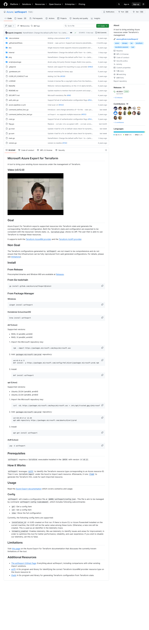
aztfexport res (53, 114)
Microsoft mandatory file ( (57, 95)
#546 (90, 100)
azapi (78, 67)
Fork (124, 12)
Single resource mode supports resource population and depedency (74, 48)
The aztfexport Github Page (23, 563)
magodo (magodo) (14, 33)
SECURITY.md (14, 95)
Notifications (110, 12)
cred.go (12, 119)
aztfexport (21, 12)
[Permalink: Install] (6, 262)
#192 (65, 143)
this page (16, 548)
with (76, 124)
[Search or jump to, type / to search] (119, 4)
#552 (84, 114)
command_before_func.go (19, 110)
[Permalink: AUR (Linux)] (6, 439)
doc (10, 48)
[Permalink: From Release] (6, 269)
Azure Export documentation (29, 489)
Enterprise (69, 4)
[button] (102, 285)
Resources (40, 4)
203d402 (82, 32)
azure (117, 43)
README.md (13, 91)
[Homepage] (5, 4)
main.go (12, 138)
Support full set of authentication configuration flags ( (68, 100)
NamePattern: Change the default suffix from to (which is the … (48, 33)
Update (50, 129)
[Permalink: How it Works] (6, 465)
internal (11, 52)
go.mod (12, 129)
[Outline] (106, 150)
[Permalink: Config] (6, 494)
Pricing (82, 4)
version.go (13, 143)
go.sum (11, 133)
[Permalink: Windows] (6, 299)
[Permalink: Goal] (6, 220)
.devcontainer (14, 38)
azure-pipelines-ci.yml (17, 105)
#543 (61, 105)
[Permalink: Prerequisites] (6, 453)
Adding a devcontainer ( (57, 38)
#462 (90, 67)
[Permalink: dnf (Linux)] (6, 325)
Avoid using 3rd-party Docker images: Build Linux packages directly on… (75, 62)
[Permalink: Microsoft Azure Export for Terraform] (6, 158)
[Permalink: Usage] (6, 482)
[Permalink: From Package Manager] (6, 293)
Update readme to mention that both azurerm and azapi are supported (75, 91)
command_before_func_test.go (20, 114)
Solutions (26, 4)
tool (132, 47)
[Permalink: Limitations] (6, 542)
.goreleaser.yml (14, 71)
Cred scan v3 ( (53, 105)
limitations (15, 257)
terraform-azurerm (121, 47)
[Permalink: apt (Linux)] (6, 382)
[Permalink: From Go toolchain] (6, 279)
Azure (10, 12)
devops (124, 43)
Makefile (12, 86)
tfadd (56, 129)
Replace (51, 124)
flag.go (11, 124)
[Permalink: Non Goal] (6, 245)
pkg (10, 57)
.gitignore (12, 67)
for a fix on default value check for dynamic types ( (77, 129)
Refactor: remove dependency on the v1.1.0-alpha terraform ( (71, 86)
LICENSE (12, 81)
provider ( (84, 67)
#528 (63, 76)
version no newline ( (55, 143)
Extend (50, 43)
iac (132, 43)
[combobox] (80, 26)
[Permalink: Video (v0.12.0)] (6, 170)
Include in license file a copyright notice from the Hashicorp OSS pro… (74, 81)
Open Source (55, 4)
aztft (13, 569)
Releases (60, 274)
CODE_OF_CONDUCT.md (18, 76)
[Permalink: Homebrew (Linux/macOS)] (6, 312)
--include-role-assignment (64, 124)
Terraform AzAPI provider (70, 239)
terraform (139, 43)
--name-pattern (59, 43)
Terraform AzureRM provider (38, 239)
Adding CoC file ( (54, 76)
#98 (68, 95)
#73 (67, 38)
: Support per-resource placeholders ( (79, 43)
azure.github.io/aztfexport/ (127, 39)
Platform (14, 4)
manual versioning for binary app (60, 71)
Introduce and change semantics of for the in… (73, 110)
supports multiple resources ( (71, 114)
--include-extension (86, 124)
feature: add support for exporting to (62, 67)
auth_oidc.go (14, 100)
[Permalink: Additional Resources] (6, 557)
